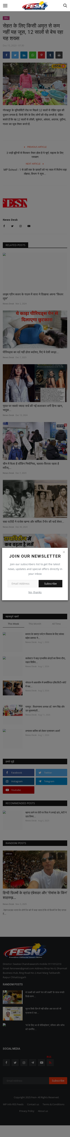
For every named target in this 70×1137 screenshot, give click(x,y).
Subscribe (50, 583)
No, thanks (35, 592)
